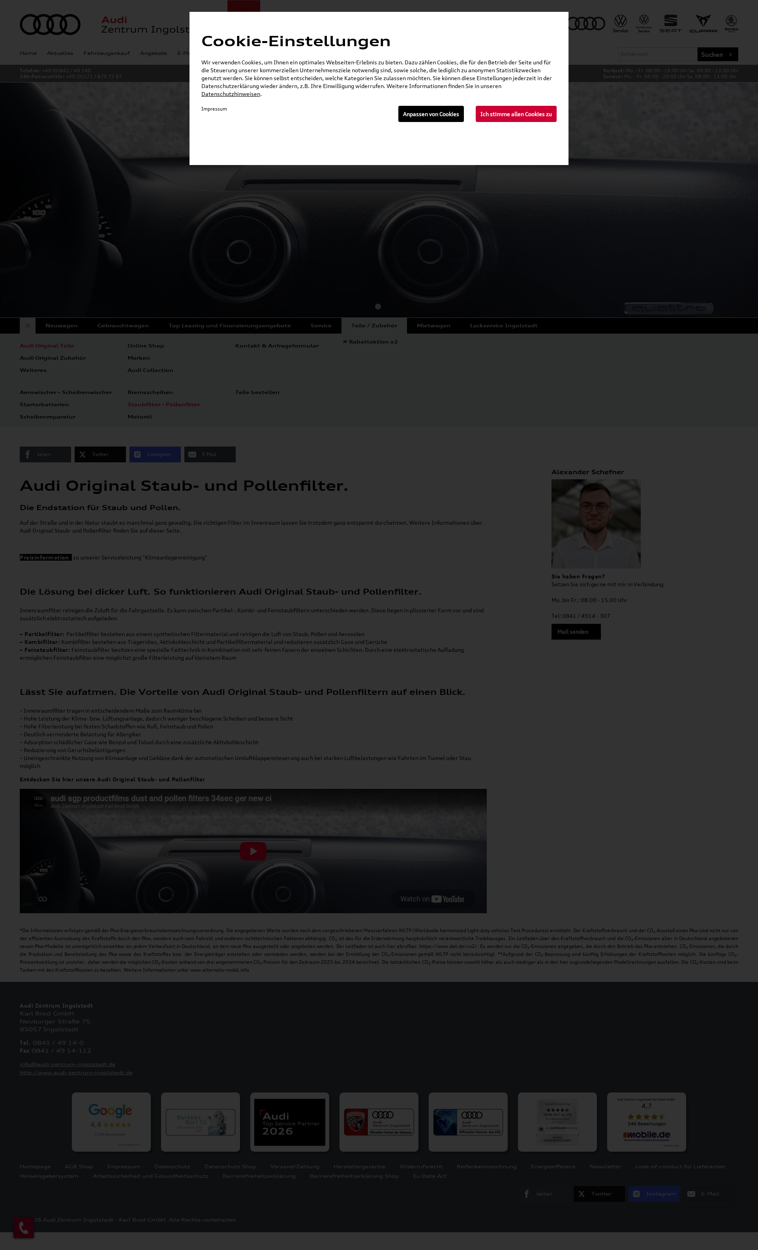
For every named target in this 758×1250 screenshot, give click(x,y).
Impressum (214, 109)
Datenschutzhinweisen (230, 93)
